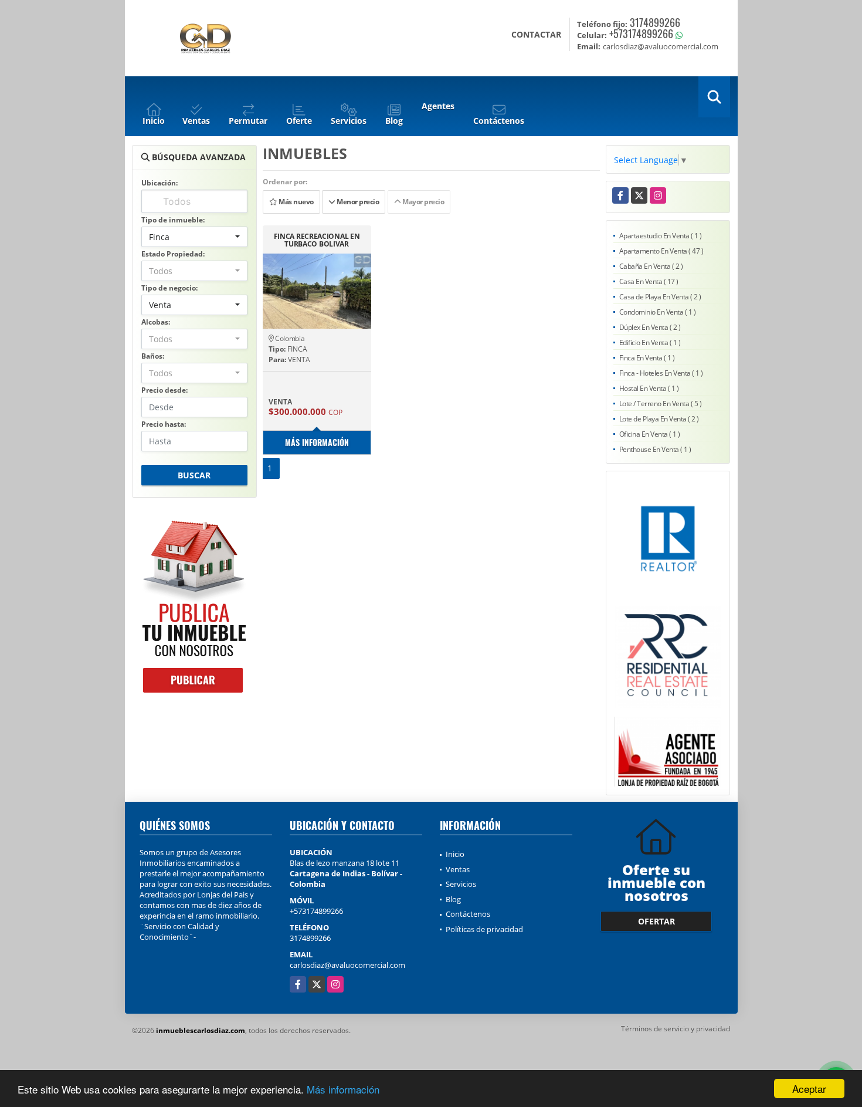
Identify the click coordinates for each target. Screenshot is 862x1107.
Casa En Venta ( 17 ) (648, 281)
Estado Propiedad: (173, 254)
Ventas (458, 869)
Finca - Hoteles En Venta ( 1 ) (661, 373)
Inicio (455, 854)
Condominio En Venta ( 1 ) (657, 312)
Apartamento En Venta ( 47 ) (661, 251)
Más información (343, 1089)
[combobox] (194, 237)
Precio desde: (164, 390)
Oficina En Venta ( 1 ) (649, 434)
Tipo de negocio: (169, 288)
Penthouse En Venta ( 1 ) (655, 449)
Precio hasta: (163, 424)
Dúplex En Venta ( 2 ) (650, 327)
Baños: (152, 356)
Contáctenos (468, 914)
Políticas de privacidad (484, 929)
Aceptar (809, 1088)
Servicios (461, 884)
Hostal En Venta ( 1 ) (649, 388)
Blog (453, 899)
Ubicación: (159, 183)
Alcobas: (155, 322)
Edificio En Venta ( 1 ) (650, 342)
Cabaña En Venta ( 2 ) (651, 266)
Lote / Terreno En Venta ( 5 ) (660, 404)
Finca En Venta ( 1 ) (647, 358)
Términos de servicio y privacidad (675, 1029)
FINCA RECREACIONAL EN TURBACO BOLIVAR (317, 240)
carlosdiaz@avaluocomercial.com (347, 965)
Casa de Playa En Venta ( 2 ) (660, 297)
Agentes (438, 106)
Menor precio (357, 202)
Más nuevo (295, 202)
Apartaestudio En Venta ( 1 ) (660, 236)
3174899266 (655, 22)
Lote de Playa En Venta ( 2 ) (659, 419)
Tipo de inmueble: (173, 220)
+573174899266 (641, 33)
